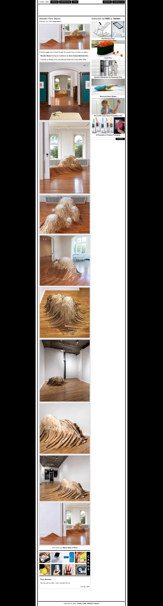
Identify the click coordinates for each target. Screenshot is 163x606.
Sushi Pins (108, 58)
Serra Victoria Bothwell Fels (78, 56)
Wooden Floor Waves (50, 18)
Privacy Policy (93, 603)
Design (54, 2)
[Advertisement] (81, 10)
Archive (107, 2)
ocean (47, 52)
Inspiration (65, 2)
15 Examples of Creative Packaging (108, 135)
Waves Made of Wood (70, 548)
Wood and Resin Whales (108, 96)
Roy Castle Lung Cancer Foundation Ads (108, 116)
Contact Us (119, 2)
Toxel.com (44, 2)
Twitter (116, 18)
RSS (107, 18)
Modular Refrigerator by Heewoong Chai (108, 77)
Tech (75, 2)
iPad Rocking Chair (108, 39)
